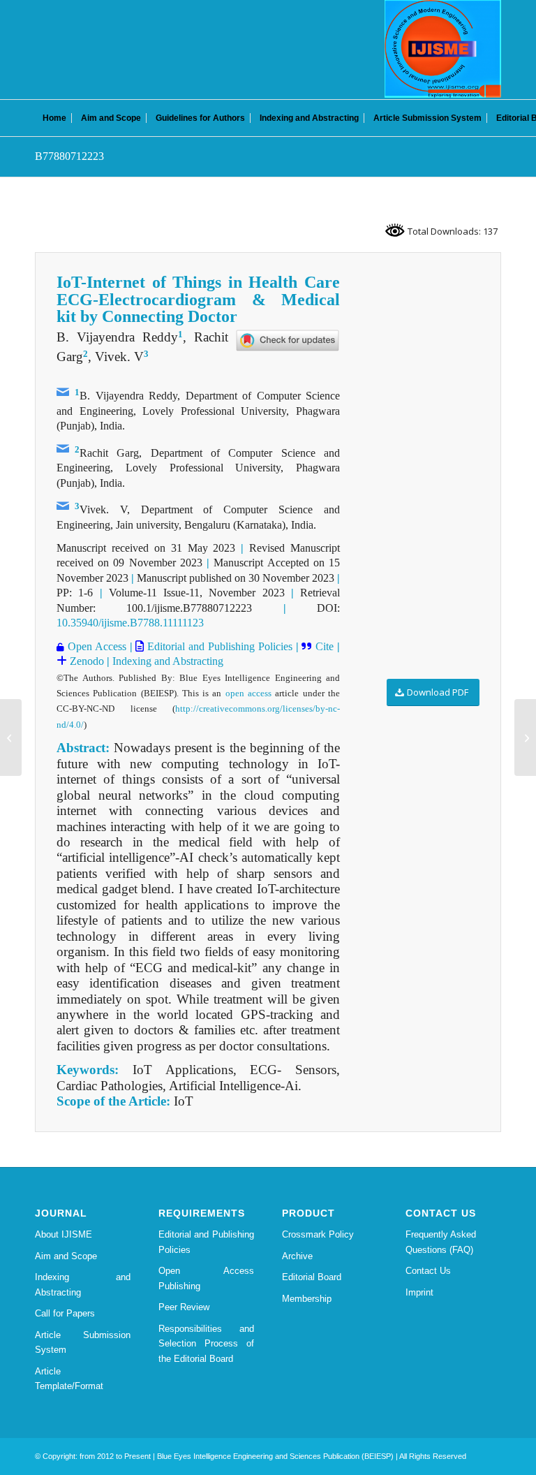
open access (248, 693)
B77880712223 (69, 156)
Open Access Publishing (206, 1278)
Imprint (419, 1292)
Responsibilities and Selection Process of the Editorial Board (206, 1343)
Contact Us (428, 1270)
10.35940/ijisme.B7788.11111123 (130, 623)
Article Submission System (83, 1342)
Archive (297, 1256)
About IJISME (63, 1234)
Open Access (95, 646)
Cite (323, 646)
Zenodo (85, 661)
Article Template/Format (69, 1378)
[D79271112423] (11, 737)
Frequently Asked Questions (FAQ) (440, 1241)
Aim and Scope (66, 1256)
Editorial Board (311, 1277)
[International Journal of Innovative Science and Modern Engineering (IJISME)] (443, 49)
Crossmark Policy (318, 1234)
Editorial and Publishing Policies (218, 646)
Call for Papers (65, 1313)
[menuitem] (54, 118)
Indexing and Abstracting (167, 661)
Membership (307, 1298)
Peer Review (183, 1307)
